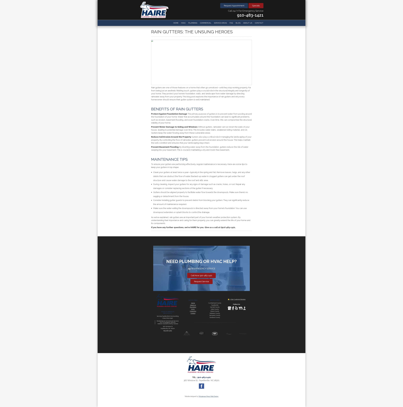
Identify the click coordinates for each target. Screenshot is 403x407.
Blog (238, 23)
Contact (259, 23)
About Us (247, 23)
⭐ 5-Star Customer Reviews (236, 299)
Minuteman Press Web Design (208, 396)
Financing (193, 311)
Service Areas (220, 23)
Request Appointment (234, 5)
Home (175, 23)
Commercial (205, 23)
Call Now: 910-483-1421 (201, 275)
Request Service (201, 281)
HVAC (183, 23)
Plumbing (192, 23)
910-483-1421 (250, 15)
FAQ (231, 23)
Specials (256, 5)
